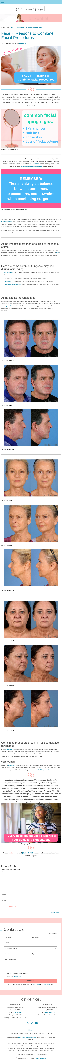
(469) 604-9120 (49, 1012)
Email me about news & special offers (17, 973)
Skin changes (8, 272)
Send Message (30, 980)
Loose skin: (8, 281)
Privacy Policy (36, 984)
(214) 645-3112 (17, 1012)
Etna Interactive (41, 1058)
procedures (10, 306)
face (57, 252)
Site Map (31, 1030)
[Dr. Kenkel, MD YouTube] (36, 1023)
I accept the (8, 976)
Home (3, 27)
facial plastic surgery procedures (31, 166)
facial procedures (6, 222)
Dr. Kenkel (22, 43)
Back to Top (55, 912)
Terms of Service (46, 984)
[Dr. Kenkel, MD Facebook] (25, 1023)
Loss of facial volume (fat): (12, 284)
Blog (8, 27)
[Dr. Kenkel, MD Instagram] (28, 1023)
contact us (12, 853)
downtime (36, 164)
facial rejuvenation (44, 770)
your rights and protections (27, 1037)
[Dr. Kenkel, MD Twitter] (32, 1023)
